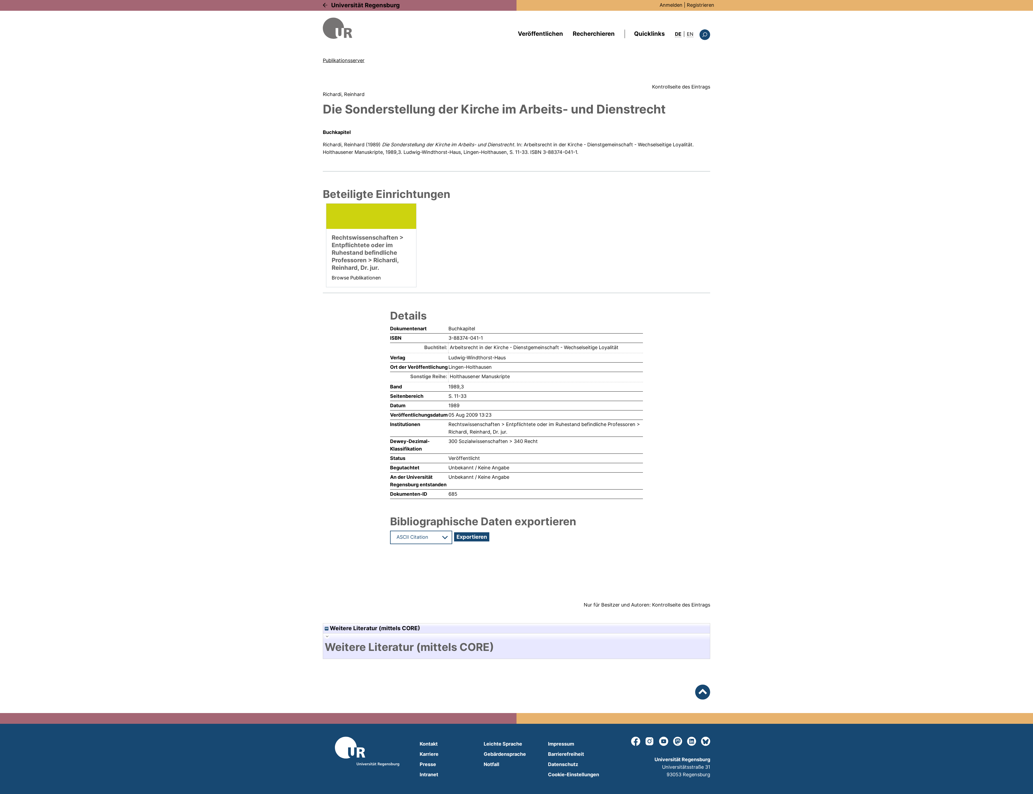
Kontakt (429, 744)
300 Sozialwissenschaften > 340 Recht (493, 441)
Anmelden (671, 5)
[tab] (516, 647)
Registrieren (700, 5)
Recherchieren (594, 33)
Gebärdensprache (505, 754)
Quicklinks (649, 33)
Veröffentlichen (540, 33)
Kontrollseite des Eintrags (681, 87)
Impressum (561, 744)
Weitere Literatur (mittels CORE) (374, 628)
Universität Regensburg (365, 5)
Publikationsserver (344, 60)
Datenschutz (563, 764)
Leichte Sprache (503, 744)
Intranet (429, 774)
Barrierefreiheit (566, 754)
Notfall (491, 764)
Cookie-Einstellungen (573, 774)
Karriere (429, 754)
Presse (428, 764)
